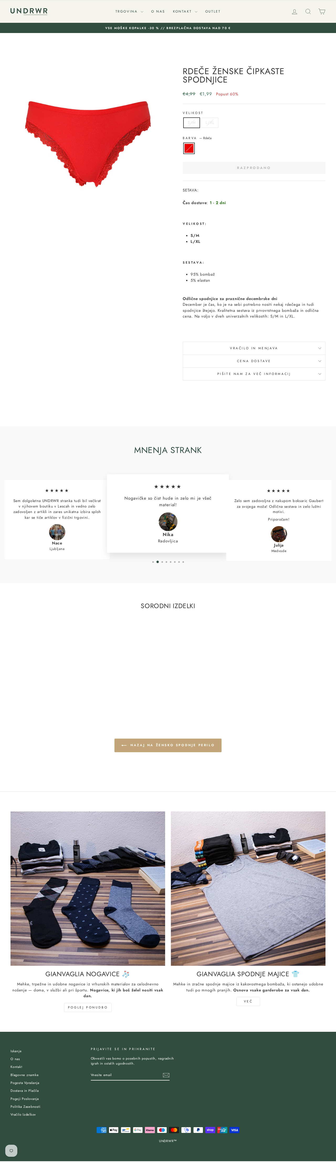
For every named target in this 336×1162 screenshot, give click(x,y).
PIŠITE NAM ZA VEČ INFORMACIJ (254, 374)
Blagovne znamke (24, 1074)
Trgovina (127, 11)
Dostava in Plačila (24, 1090)
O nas (158, 11)
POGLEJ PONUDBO (88, 1007)
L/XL (210, 123)
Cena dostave (254, 361)
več (248, 1001)
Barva (197, 138)
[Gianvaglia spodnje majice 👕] (248, 888)
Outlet (213, 11)
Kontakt (183, 11)
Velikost (193, 113)
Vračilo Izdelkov (23, 1114)
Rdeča (189, 148)
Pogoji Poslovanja (24, 1098)
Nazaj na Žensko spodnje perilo (172, 745)
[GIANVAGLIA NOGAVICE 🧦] (87, 888)
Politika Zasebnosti (25, 1106)
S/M (192, 123)
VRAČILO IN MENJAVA (254, 348)
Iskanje (16, 1051)
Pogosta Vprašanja (24, 1082)
